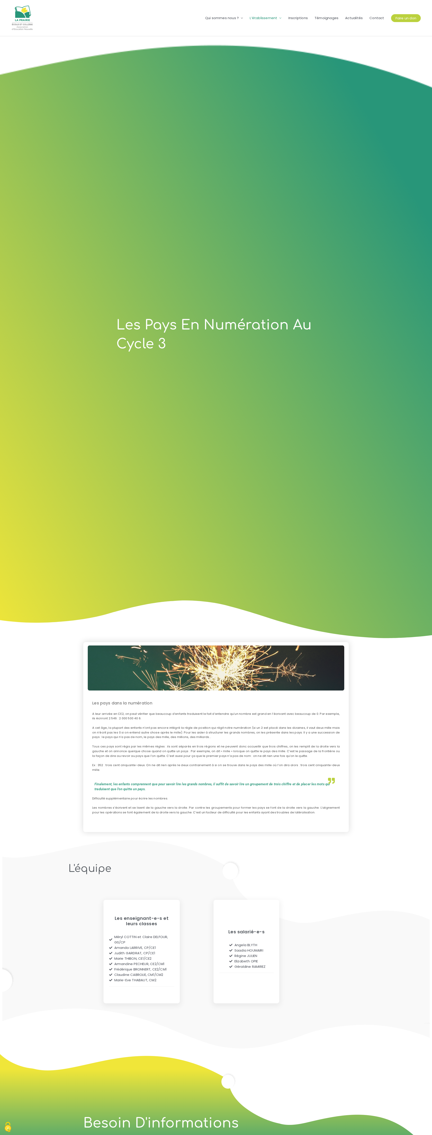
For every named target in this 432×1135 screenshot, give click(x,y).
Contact (376, 18)
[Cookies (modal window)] (8, 1127)
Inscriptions (298, 18)
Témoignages (326, 18)
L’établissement (263, 18)
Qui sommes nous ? (222, 18)
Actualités (354, 18)
